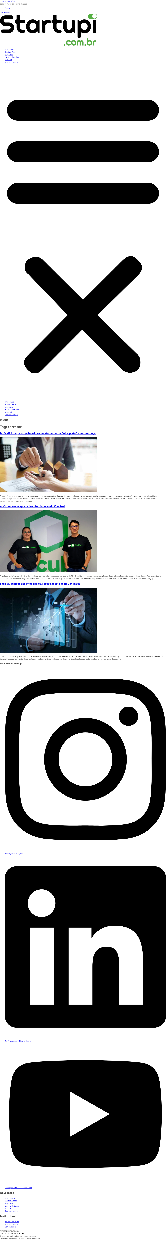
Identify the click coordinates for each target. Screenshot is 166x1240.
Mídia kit (8, 60)
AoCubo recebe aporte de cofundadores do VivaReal (32, 506)
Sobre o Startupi (11, 62)
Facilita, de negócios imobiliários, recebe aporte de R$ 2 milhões (40, 583)
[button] (83, 232)
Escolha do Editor (12, 57)
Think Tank (9, 49)
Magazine (9, 54)
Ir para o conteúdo (7, 1)
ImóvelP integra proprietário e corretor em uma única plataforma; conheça (48, 433)
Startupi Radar (11, 52)
